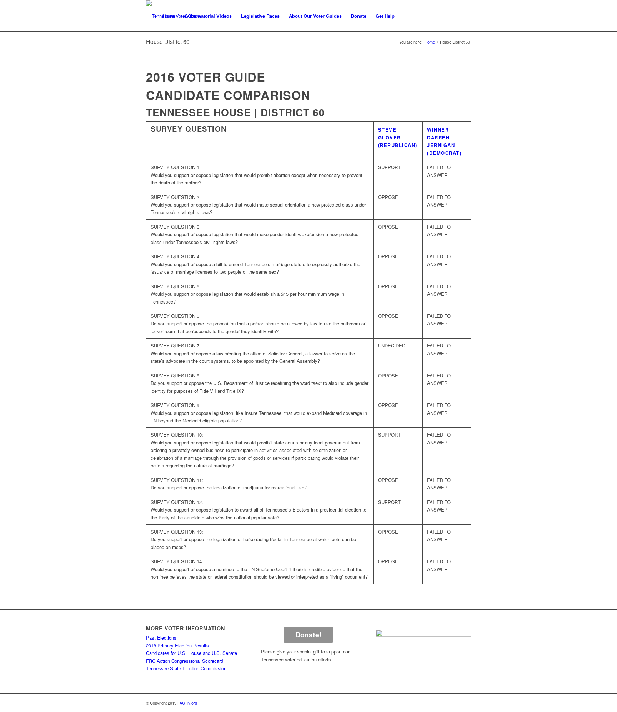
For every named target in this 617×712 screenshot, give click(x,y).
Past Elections (161, 637)
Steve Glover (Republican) (397, 137)
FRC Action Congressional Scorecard (184, 660)
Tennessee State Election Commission (186, 668)
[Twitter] (444, 15)
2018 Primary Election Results (177, 645)
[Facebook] (433, 15)
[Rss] (465, 15)
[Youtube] (455, 15)
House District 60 (168, 41)
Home (430, 42)
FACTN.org (187, 703)
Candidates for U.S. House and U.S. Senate (191, 653)
